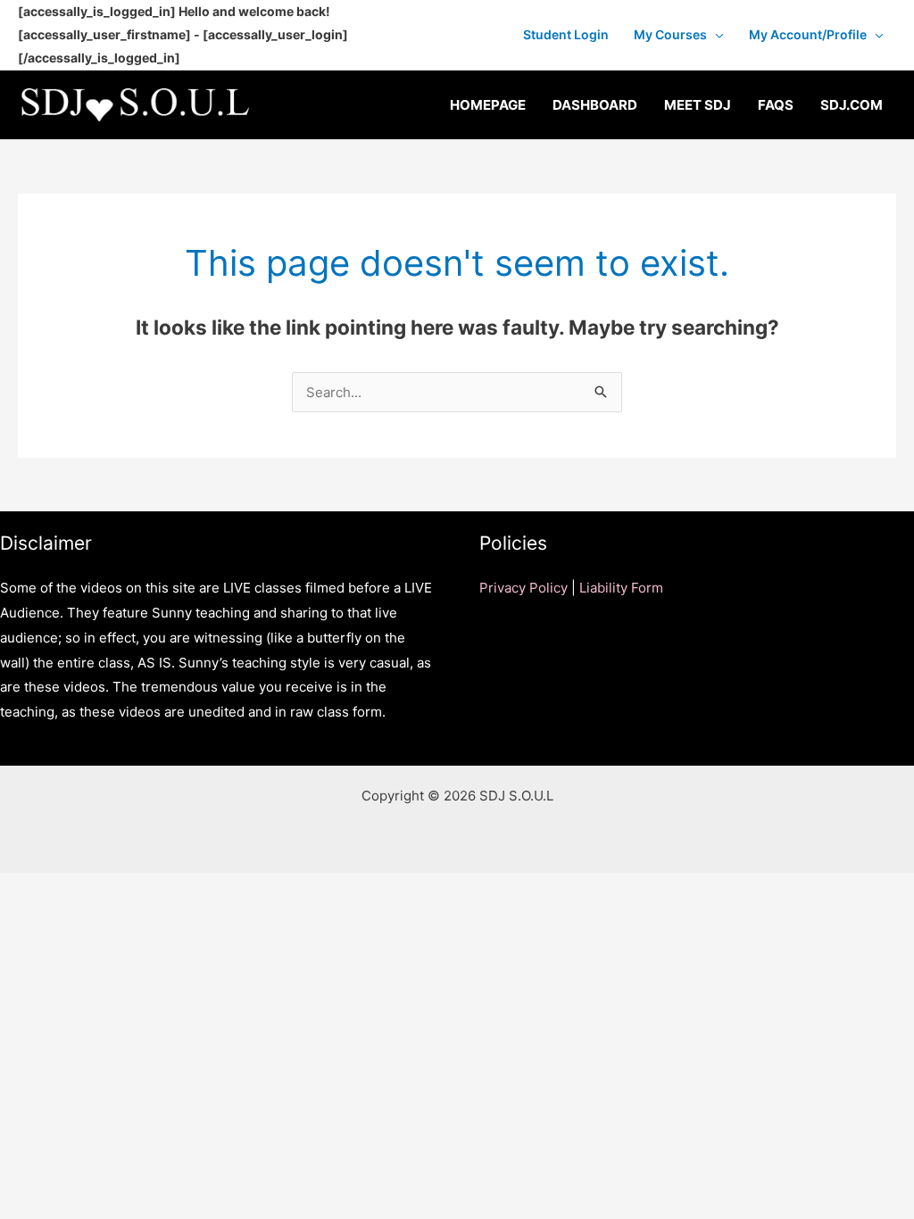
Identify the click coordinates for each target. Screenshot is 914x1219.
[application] (715, 34)
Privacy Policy (523, 587)
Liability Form (621, 587)
